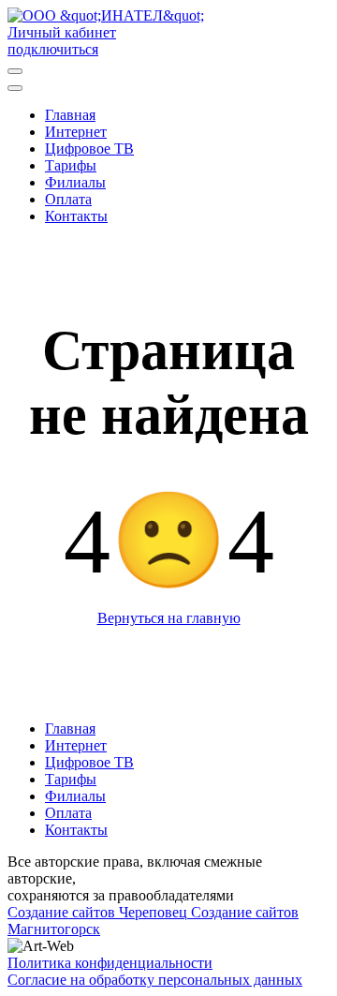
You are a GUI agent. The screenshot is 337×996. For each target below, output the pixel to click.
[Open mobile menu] (14, 71)
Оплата (68, 813)
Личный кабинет (61, 32)
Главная (70, 728)
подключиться (52, 49)
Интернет (76, 745)
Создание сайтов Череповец (97, 912)
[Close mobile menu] (14, 88)
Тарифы (70, 779)
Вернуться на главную (169, 618)
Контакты (76, 830)
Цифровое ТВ (89, 762)
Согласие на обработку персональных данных (154, 980)
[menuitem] (70, 115)
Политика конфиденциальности (109, 963)
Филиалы (75, 796)
